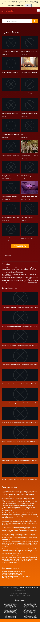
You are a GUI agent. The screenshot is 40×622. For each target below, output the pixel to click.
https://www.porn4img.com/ (30, 616)
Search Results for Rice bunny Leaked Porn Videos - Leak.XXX (19, 113)
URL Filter (16, 589)
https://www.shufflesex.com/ (10, 610)
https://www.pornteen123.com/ (30, 609)
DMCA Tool (23, 589)
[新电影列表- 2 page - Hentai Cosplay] (29, 173)
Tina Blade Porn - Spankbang (10, 93)
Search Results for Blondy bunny (11, 238)
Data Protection (33, 587)
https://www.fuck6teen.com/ (30, 605)
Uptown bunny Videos (27, 238)
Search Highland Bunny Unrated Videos (14, 571)
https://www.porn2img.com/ (30, 614)
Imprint (17, 587)
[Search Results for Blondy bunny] (11, 235)
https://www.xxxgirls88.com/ (30, 603)
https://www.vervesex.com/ (10, 611)
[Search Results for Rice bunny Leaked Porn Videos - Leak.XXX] (11, 111)
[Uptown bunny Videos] (29, 235)
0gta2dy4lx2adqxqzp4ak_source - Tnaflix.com (15, 72)
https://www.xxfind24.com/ (10, 616)
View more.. (20, 246)
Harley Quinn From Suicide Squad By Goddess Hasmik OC (18, 176)
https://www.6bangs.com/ (10, 605)
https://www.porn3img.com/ (30, 615)
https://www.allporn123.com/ (30, 610)
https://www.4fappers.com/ (10, 603)
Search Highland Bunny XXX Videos (12, 573)
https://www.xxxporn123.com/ (10, 615)
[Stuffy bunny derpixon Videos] (29, 111)
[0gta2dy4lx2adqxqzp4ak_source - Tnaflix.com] (11, 69)
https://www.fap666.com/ (10, 608)
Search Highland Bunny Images (11, 578)
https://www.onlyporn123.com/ (29, 611)
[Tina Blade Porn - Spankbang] (11, 90)
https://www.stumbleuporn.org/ (30, 617)
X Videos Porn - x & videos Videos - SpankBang (15, 51)
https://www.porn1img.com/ (30, 612)
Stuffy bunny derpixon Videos (29, 113)
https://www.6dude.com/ (10, 606)
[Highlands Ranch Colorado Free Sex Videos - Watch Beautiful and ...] (29, 152)
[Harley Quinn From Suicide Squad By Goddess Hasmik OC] (11, 173)
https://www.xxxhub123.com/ (10, 614)
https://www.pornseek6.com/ (30, 608)
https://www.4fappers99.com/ (10, 604)
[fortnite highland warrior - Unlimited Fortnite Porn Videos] (29, 49)
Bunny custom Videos (27, 217)
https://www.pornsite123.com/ (10, 609)
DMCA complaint (32, 282)
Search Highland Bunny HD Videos (12, 575)
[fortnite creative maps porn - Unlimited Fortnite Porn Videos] (11, 194)
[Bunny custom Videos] (29, 214)
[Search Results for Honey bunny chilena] (11, 152)
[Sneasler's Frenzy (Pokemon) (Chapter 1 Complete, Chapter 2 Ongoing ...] (11, 131)
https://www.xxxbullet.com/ (10, 612)
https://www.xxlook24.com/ (10, 617)
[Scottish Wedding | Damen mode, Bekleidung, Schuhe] (29, 90)
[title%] (29, 131)
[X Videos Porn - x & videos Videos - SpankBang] (11, 49)
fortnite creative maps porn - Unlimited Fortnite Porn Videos (18, 196)
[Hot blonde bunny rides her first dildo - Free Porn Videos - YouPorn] (29, 69)
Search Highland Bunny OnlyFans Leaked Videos (16, 576)
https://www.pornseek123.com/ (30, 606)
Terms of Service (24, 587)
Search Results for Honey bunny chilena (13, 155)
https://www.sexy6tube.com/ (30, 604)
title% (22, 134)
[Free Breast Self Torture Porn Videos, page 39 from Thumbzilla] (29, 194)
